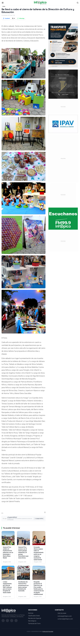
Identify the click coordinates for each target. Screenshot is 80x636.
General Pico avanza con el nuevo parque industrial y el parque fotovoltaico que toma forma (23, 552)
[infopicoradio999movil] (63, 218)
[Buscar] (77, 3)
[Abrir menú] (3, 3)
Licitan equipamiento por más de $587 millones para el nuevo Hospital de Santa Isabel (7, 587)
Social (3, 6)
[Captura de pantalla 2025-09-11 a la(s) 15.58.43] (63, 84)
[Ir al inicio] (40, 2)
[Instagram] (7, 620)
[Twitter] (11, 620)
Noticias (30, 613)
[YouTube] (16, 620)
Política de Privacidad (47, 631)
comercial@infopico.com (65, 619)
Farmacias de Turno (34, 623)
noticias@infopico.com (65, 616)
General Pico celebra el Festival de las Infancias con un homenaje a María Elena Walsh (8, 552)
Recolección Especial (34, 618)
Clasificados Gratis (34, 616)
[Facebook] (3, 620)
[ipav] (63, 124)
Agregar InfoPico (39, 518)
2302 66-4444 (62, 613)
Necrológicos (32, 621)
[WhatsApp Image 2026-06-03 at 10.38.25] (63, 45)
